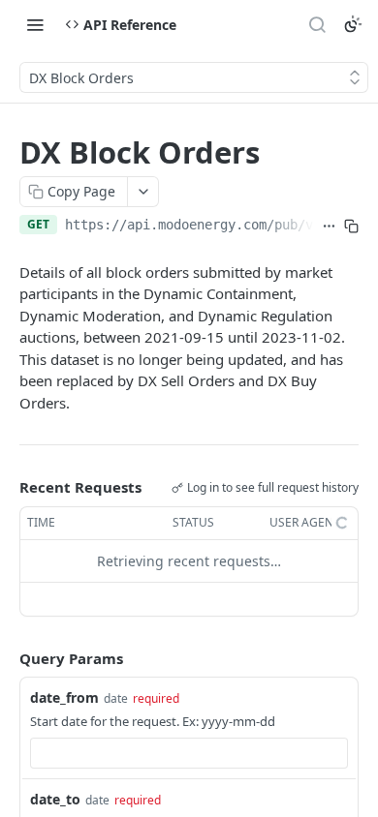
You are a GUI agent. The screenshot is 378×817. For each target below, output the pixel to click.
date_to (55, 799)
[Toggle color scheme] (352, 24)
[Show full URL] (329, 226)
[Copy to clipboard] (351, 226)
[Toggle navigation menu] (34, 24)
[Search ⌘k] (316, 24)
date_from (64, 697)
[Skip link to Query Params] (6, 658)
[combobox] (189, 753)
